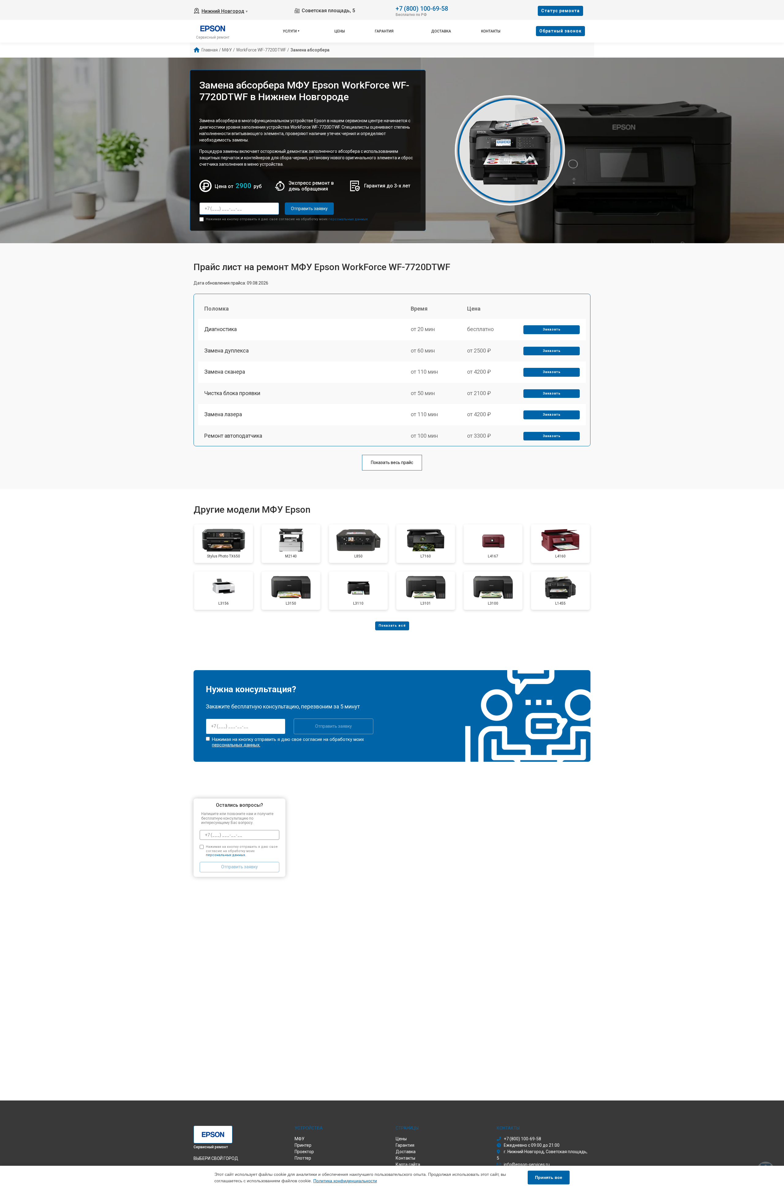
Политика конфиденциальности (345, 1180)
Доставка (441, 31)
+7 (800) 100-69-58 (422, 8)
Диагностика (220, 329)
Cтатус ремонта (560, 10)
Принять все (548, 1177)
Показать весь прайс (392, 462)
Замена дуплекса (226, 350)
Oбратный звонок (560, 30)
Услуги (290, 31)
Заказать (552, 329)
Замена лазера (223, 414)
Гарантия (384, 31)
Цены (339, 31)
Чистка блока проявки (232, 393)
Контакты (490, 31)
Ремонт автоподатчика (233, 435)
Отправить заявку (309, 208)
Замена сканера (224, 371)
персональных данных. (348, 219)
